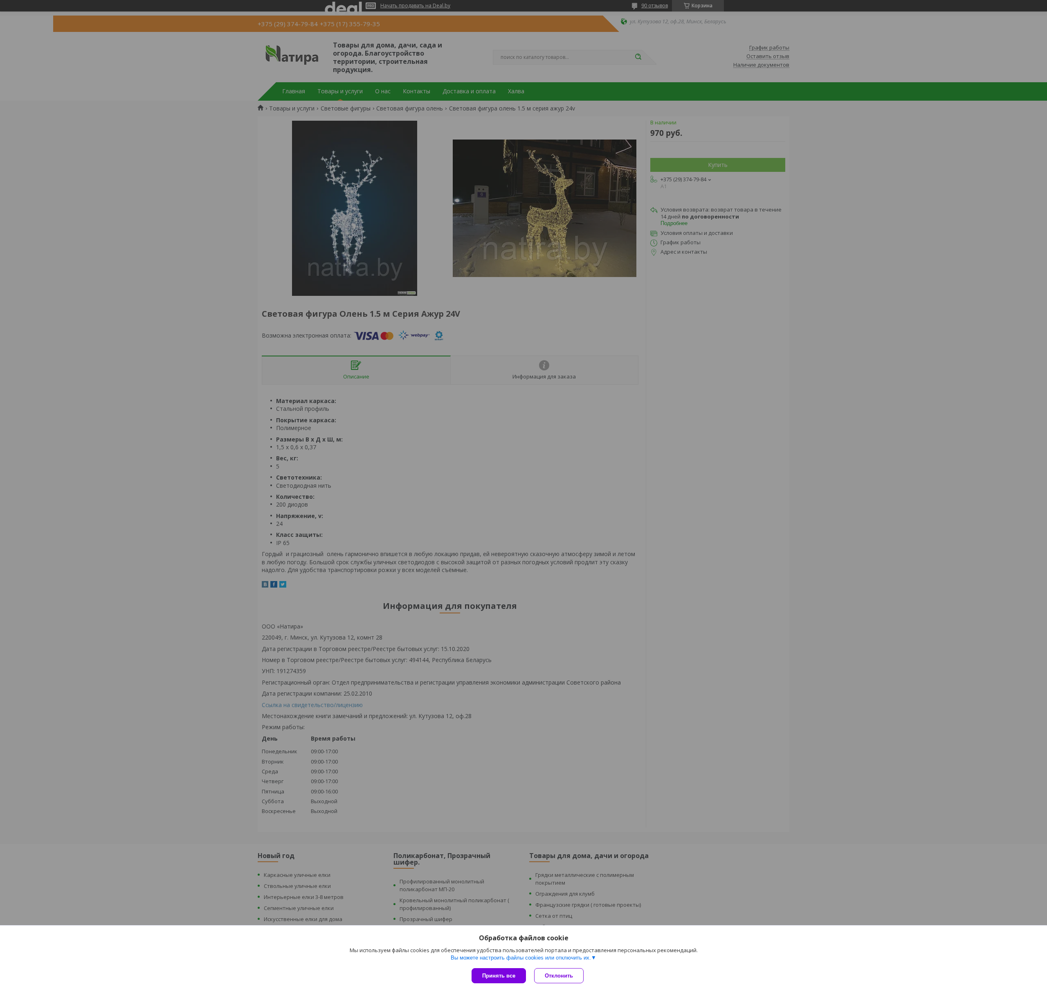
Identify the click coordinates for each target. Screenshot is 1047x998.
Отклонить (559, 976)
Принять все (498, 976)
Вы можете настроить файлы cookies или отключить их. (521, 958)
